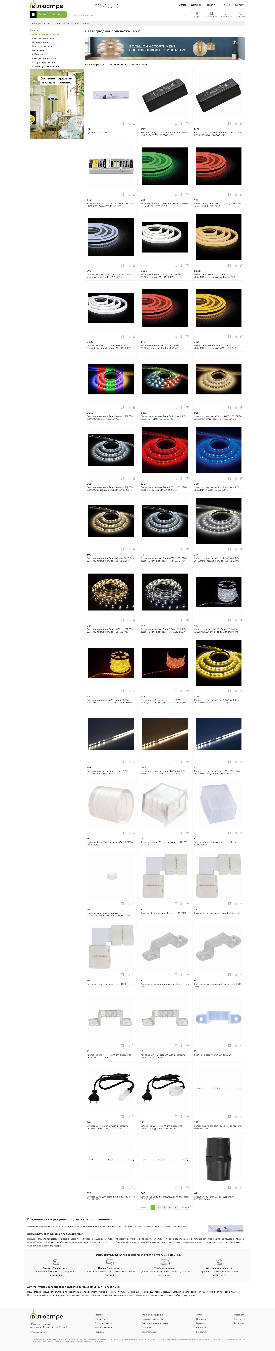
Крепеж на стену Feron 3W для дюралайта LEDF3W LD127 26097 (163, 1056)
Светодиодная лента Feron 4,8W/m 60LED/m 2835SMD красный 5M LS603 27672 (164, 488)
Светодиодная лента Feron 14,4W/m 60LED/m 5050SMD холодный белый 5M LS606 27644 (110, 488)
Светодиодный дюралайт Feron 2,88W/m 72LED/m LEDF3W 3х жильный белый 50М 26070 (216, 632)
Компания (225, 5)
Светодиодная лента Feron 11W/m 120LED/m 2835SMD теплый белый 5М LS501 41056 (164, 772)
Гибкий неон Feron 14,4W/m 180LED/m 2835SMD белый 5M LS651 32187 (161, 275)
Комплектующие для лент (45, 66)
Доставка (196, 5)
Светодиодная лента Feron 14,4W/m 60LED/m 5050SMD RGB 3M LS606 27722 (110, 417)
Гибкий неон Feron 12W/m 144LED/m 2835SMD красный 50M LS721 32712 (218, 204)
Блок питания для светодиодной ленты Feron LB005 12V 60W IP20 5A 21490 (217, 133)
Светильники (101, 1319)
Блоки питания (40, 42)
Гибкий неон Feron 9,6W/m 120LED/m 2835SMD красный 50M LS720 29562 (160, 346)
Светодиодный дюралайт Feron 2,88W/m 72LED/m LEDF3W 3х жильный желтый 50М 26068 (109, 703)
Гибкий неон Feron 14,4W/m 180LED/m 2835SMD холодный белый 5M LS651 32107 (109, 346)
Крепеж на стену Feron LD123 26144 (212, 1055)
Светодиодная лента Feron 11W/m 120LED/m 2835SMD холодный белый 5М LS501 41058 (217, 772)
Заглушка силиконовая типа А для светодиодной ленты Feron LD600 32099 (108, 914)
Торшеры (99, 1332)
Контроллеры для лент (44, 62)
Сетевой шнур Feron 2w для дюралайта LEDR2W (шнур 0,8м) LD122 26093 (107, 1127)
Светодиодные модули (44, 58)
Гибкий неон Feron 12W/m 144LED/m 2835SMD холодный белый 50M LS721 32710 (111, 275)
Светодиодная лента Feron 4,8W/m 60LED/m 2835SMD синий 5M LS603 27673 (217, 488)
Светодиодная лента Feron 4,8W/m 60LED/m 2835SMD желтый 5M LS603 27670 (217, 701)
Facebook (239, 1323)
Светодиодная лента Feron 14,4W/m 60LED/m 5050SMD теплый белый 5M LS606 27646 (218, 417)
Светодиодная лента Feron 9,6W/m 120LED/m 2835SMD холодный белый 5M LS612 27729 (164, 630)
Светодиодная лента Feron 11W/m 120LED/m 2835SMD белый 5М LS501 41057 (110, 772)
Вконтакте (239, 1319)
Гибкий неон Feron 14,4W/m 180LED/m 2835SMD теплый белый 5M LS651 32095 (214, 275)
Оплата (182, 5)
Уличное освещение (152, 1314)
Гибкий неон (38, 54)
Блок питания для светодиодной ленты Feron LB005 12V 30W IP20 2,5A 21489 (164, 133)
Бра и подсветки (103, 1323)
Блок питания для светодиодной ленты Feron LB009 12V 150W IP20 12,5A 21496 (110, 204)
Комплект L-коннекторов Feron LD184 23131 (163, 913)
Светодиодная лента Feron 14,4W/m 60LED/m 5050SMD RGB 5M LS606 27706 (164, 417)
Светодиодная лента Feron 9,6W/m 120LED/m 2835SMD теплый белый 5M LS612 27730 (110, 630)
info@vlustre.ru (40, 1332)
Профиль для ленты (42, 46)
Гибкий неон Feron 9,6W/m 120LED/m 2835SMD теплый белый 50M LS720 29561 (215, 346)
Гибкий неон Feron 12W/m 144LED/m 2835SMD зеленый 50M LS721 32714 (165, 204)
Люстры (99, 1314)
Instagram (239, 1314)
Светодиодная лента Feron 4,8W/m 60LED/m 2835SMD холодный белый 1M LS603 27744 (164, 559)
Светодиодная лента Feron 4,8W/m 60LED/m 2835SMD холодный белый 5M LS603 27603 (217, 559)
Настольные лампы (104, 1327)
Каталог (34, 30)
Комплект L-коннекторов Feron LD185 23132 (216, 913)
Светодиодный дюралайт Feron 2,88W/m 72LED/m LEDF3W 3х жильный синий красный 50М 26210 (164, 703)
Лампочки (147, 1327)
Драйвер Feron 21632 (97, 132)
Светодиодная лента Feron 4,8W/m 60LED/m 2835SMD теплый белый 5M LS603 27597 (110, 559)
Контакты (240, 5)
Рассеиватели (39, 50)
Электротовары (150, 1332)
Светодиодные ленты (43, 38)
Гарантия (210, 5)
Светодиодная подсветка (44, 34)
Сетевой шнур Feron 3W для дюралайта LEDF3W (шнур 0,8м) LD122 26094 (161, 1127)
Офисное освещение (153, 1319)
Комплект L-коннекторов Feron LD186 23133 (109, 984)
